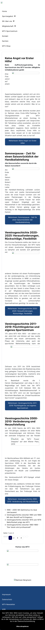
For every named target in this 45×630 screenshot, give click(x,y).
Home (4, 11)
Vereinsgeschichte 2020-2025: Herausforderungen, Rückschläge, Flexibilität (22, 235)
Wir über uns (7, 21)
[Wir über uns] (13, 21)
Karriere (5, 41)
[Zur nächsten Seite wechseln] (24, 536)
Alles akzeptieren (22, 626)
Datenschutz (7, 599)
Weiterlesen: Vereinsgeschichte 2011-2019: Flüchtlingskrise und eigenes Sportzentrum (22, 405)
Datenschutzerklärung (26, 621)
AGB (3, 609)
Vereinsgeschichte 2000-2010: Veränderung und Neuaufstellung (21, 421)
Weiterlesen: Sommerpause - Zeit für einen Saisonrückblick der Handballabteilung (22, 219)
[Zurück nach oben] (42, 627)
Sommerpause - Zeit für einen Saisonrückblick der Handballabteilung (22, 156)
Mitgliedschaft (7, 26)
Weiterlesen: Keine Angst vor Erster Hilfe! (22, 142)
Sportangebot (7, 16)
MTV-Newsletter (8, 604)
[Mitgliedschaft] (14, 26)
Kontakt (5, 36)
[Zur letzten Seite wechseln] (27, 536)
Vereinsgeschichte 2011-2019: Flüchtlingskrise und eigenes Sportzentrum (22, 327)
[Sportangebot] (14, 16)
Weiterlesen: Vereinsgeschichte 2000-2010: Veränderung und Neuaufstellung (22, 500)
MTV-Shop (6, 46)
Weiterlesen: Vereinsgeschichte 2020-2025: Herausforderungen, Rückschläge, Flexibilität (22, 310)
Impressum (6, 594)
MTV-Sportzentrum (9, 31)
